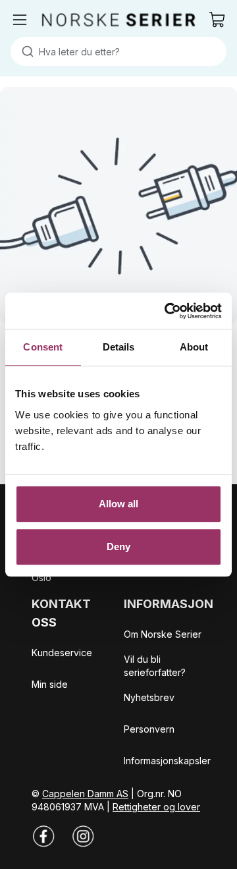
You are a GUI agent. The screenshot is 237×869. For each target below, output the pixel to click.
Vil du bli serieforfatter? (155, 666)
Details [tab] (119, 346)
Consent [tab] (43, 346)
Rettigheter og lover (156, 806)
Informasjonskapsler (167, 760)
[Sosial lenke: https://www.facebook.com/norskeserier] (43, 836)
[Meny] (20, 20)
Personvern (149, 729)
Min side (50, 684)
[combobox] (118, 51)
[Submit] (25, 51)
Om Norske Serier (162, 634)
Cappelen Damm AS (85, 793)
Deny (118, 546)
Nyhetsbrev (149, 697)
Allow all (119, 503)
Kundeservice (62, 652)
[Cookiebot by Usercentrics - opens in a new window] (167, 311)
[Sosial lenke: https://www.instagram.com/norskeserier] (83, 836)
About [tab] (194, 346)
